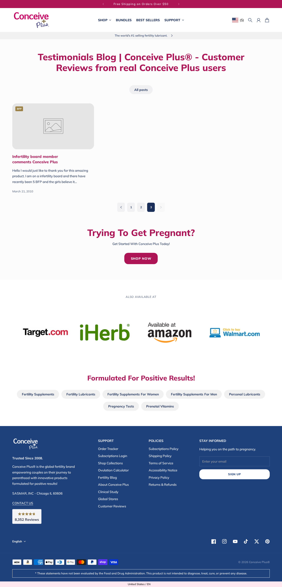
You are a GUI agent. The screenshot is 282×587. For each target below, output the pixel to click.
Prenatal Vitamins (160, 406)
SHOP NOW (141, 258)
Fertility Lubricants (80, 394)
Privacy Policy (159, 477)
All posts (141, 90)
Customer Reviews (112, 506)
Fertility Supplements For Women (133, 394)
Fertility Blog (107, 477)
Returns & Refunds (162, 484)
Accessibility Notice (163, 470)
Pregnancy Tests (121, 406)
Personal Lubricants (244, 394)
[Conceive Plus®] (31, 20)
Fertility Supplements (38, 394)
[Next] (178, 4)
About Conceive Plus (113, 484)
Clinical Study (108, 492)
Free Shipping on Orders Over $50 (141, 4)
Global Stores (108, 499)
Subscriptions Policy (163, 449)
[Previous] (103, 4)
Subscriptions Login (112, 456)
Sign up (234, 474)
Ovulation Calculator (113, 470)
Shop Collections (110, 463)
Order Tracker (108, 449)
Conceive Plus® (259, 562)
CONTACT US (22, 503)
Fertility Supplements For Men (194, 394)
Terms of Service (161, 463)
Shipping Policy (160, 456)
